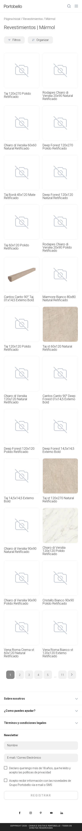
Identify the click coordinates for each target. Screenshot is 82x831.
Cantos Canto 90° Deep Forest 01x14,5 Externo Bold (59, 399)
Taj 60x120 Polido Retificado (16, 247)
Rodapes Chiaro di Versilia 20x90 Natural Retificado (58, 96)
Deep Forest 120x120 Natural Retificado (58, 196)
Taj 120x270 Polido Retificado (17, 95)
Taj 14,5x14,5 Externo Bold (19, 500)
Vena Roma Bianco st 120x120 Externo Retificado (58, 653)
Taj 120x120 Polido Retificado (17, 348)
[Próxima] (72, 675)
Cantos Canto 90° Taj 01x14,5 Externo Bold (19, 298)
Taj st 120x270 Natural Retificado (58, 500)
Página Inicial (12, 18)
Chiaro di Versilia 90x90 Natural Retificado (20, 550)
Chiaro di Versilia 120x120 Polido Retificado (54, 551)
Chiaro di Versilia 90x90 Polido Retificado (20, 602)
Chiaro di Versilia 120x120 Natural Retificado (15, 399)
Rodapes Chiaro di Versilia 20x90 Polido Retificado (57, 247)
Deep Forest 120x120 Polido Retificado (19, 450)
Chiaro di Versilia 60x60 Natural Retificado (20, 147)
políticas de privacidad (37, 772)
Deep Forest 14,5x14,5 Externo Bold (58, 450)
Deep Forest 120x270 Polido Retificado (58, 147)
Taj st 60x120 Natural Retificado (57, 348)
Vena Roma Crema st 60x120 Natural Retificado (19, 653)
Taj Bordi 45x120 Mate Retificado (19, 196)
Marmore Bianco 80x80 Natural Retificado (59, 298)
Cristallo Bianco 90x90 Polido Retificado (58, 602)
